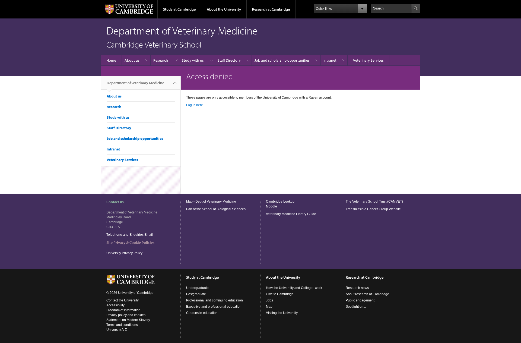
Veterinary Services (368, 60)
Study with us (193, 60)
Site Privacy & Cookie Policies (130, 242)
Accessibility (115, 305)
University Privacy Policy (124, 253)
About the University (224, 9)
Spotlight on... (356, 307)
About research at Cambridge (367, 294)
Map (269, 307)
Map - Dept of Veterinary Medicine (211, 201)
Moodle (271, 206)
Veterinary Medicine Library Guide (291, 214)
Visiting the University (282, 313)
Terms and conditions (122, 325)
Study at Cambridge (179, 9)
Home (111, 60)
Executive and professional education (214, 307)
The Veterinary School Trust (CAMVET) (374, 201)
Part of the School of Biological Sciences (216, 209)
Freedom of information (123, 310)
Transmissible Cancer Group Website (373, 209)
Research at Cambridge (271, 9)
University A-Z (116, 330)
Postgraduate (196, 294)
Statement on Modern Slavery (128, 320)
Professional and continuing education (214, 300)
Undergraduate (197, 288)
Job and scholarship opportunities (282, 60)
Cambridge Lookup (280, 201)
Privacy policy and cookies (125, 315)
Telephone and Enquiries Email (129, 235)
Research (160, 60)
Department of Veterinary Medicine (135, 82)
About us (132, 60)
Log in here (194, 105)
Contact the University (122, 300)
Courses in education (202, 313)
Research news (357, 288)
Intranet (329, 60)
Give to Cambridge (280, 294)
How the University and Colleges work (294, 288)
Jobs (269, 300)
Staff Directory (229, 60)
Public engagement (360, 300)
